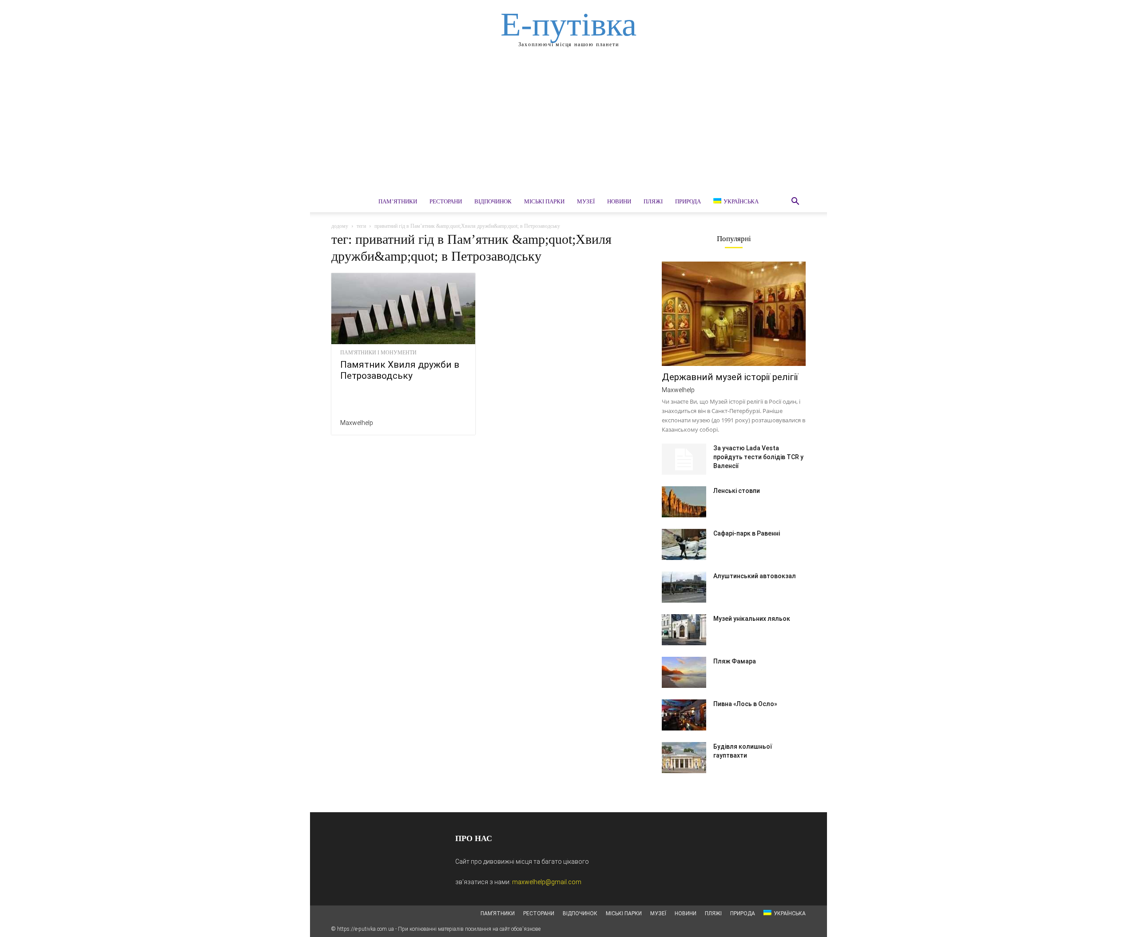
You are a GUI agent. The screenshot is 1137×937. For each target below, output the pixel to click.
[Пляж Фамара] (684, 672)
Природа (688, 201)
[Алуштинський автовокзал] (684, 587)
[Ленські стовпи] (684, 501)
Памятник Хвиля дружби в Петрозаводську (399, 370)
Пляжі (653, 201)
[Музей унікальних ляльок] (684, 629)
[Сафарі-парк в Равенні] (684, 544)
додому (339, 226)
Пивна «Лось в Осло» (745, 703)
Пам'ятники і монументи (378, 352)
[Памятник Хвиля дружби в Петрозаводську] (403, 308)
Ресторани (445, 201)
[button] (795, 202)
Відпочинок (493, 201)
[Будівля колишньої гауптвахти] (684, 757)
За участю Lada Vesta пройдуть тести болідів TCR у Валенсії (758, 457)
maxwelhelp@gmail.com (546, 881)
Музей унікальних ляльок (751, 618)
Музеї (586, 201)
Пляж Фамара (734, 661)
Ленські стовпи (736, 490)
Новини (619, 201)
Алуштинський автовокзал (754, 576)
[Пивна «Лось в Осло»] (684, 715)
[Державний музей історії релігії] (734, 314)
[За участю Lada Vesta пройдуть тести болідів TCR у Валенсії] (684, 459)
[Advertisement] (568, 124)
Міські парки (544, 201)
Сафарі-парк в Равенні (746, 533)
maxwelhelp (356, 422)
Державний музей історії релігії (730, 377)
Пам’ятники (397, 201)
